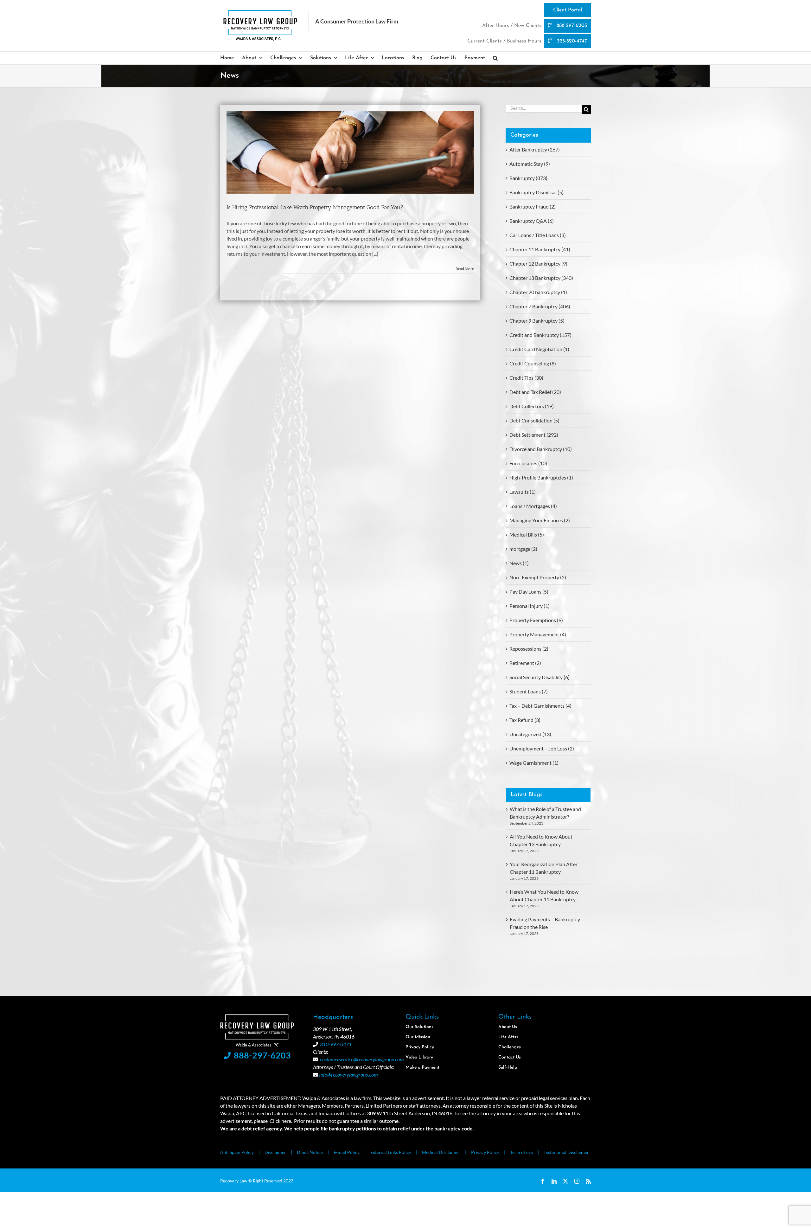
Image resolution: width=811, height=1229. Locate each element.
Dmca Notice (310, 1152)
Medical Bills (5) (526, 534)
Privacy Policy (485, 1152)
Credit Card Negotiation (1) (539, 349)
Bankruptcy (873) (528, 178)
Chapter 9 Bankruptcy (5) (537, 321)
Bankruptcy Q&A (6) (531, 221)
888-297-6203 (571, 25)
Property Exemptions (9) (536, 620)
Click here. (281, 1121)
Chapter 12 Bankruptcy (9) (538, 264)
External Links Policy (390, 1152)
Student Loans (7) (528, 691)
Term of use (521, 1152)
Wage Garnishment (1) (534, 763)
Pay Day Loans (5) (528, 592)
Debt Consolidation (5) (534, 420)
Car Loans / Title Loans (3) (537, 235)
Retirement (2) (525, 663)
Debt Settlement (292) (533, 435)
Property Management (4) (537, 634)
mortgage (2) (523, 549)
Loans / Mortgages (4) (533, 506)
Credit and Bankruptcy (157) (540, 335)
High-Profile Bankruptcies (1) (541, 477)
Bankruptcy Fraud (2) (532, 206)
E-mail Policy (347, 1152)
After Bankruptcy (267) (534, 149)
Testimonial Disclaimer (566, 1152)
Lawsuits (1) (522, 492)
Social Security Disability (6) (539, 677)
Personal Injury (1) (529, 606)
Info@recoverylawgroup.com (348, 1074)
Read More (465, 268)
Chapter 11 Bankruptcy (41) (539, 249)
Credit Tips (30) (526, 378)
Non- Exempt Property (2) (537, 577)
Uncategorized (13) (530, 734)
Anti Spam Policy (237, 1152)
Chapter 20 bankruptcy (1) (538, 292)
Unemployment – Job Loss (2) (541, 748)
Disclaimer (275, 1152)
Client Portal (567, 10)
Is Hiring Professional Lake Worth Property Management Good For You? (315, 207)
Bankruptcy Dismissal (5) (536, 192)
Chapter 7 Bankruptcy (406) (539, 306)
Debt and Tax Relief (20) (535, 392)
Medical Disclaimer (441, 1152)
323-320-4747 (571, 41)
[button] (495, 58)
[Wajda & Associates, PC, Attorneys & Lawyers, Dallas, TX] (537, 969)
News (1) (519, 563)
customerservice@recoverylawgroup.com (362, 1059)
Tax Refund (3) (524, 720)
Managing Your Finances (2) (539, 520)
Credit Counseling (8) (532, 363)
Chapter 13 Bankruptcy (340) (541, 278)
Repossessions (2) (528, 649)
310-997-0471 (336, 1044)
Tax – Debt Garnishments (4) (540, 706)
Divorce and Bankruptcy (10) (540, 449)
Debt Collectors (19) (531, 406)
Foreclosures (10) (528, 463)
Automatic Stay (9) (529, 164)
